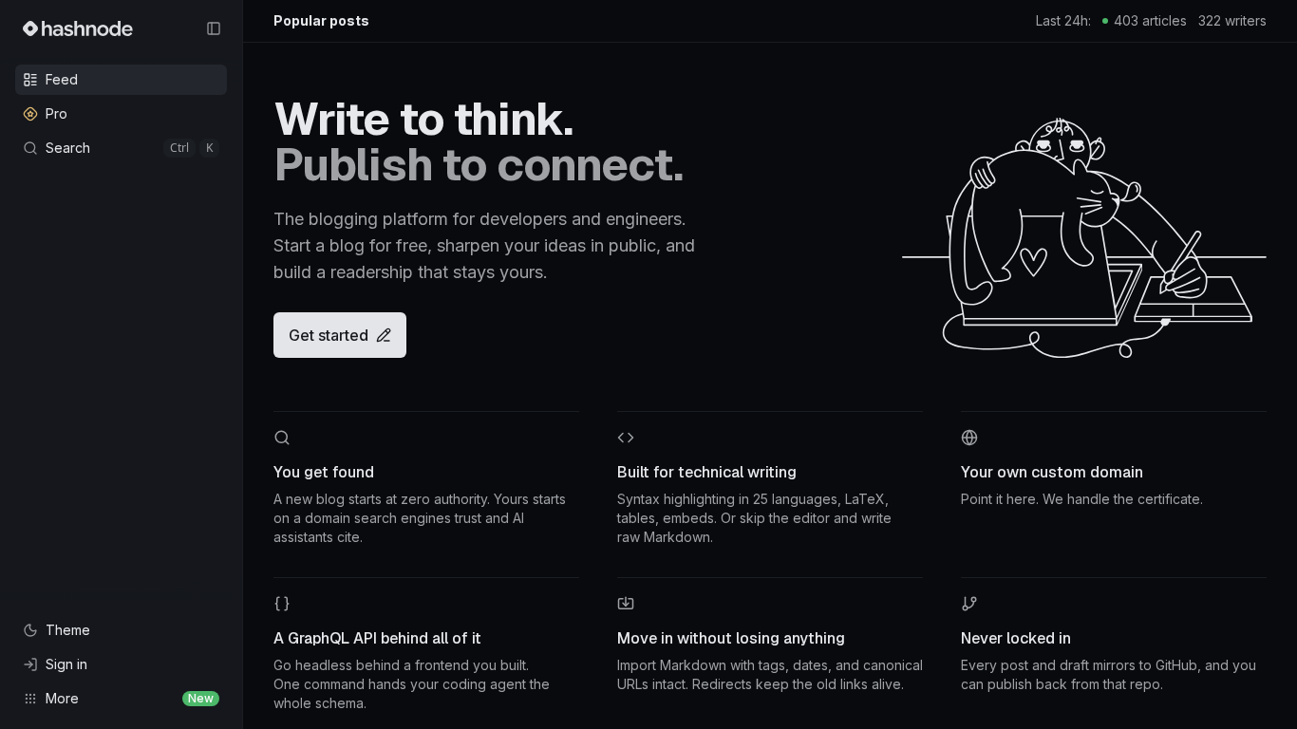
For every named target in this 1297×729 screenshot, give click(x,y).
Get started (328, 335)
